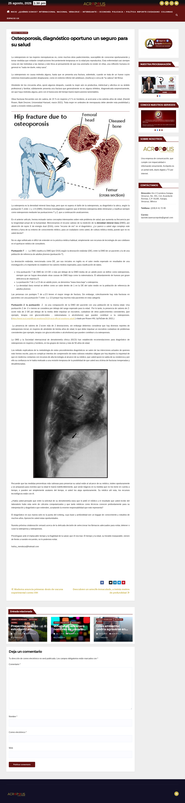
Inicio (14, 12)
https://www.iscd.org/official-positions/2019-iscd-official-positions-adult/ (43, 318)
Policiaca (118, 12)
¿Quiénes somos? (28, 12)
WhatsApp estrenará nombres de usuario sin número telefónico (69, 629)
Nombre (13, 716)
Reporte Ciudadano (148, 12)
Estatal (14, 622)
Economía (105, 12)
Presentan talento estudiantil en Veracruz (24, 629)
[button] (177, 15)
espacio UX (13, 18)
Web (11, 748)
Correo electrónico (18, 732)
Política (131, 12)
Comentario (15, 664)
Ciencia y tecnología (19, 32)
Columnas (167, 12)
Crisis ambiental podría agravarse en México (111, 629)
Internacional (47, 12)
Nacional (62, 12)
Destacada (33, 619)
